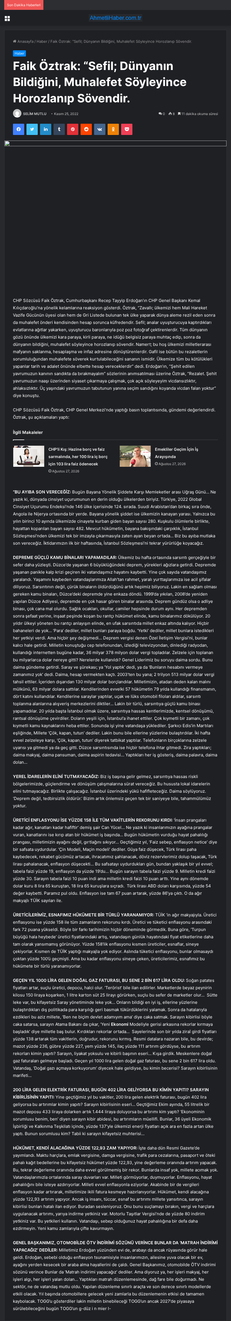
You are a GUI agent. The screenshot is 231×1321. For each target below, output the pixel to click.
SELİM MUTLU (34, 114)
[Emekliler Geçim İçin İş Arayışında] (135, 456)
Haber (42, 41)
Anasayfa (25, 41)
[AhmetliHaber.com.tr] (115, 18)
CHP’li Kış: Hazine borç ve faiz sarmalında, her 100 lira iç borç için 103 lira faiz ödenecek (78, 456)
